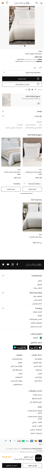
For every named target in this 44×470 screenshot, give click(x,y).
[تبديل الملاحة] (41, 3)
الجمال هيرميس (37, 303)
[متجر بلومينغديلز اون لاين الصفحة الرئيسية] (22, 3)
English (35, 338)
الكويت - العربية (37, 426)
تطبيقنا (20, 362)
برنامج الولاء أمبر (17, 370)
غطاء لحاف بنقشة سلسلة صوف (12, 173)
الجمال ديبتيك (38, 288)
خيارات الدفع (38, 366)
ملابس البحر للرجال (36, 326)
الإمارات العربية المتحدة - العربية (34, 417)
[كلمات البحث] (36, 3)
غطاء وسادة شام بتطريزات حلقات (33, 173)
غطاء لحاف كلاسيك (35, 237)
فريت (40, 51)
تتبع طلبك (39, 370)
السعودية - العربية (36, 433)
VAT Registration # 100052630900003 (31, 448)
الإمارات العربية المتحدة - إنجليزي (34, 412)
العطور (39, 284)
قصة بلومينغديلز (17, 359)
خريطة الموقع (18, 384)
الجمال (40, 281)
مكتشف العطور (37, 398)
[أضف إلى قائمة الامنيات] (24, 204)
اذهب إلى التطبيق (11, 465)
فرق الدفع (38, 377)
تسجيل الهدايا (37, 395)
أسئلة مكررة (38, 381)
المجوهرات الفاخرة (36, 323)
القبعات (39, 315)
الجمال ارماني (38, 300)
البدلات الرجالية (37, 312)
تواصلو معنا (38, 359)
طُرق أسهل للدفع (16, 366)
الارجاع (40, 373)
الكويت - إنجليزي (37, 422)
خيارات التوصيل (37, 362)
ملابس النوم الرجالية (36, 319)
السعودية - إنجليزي (36, 429)
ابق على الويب (32, 465)
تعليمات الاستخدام (16, 381)
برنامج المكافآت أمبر (36, 402)
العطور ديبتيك (37, 296)
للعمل (20, 373)
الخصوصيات (18, 377)
